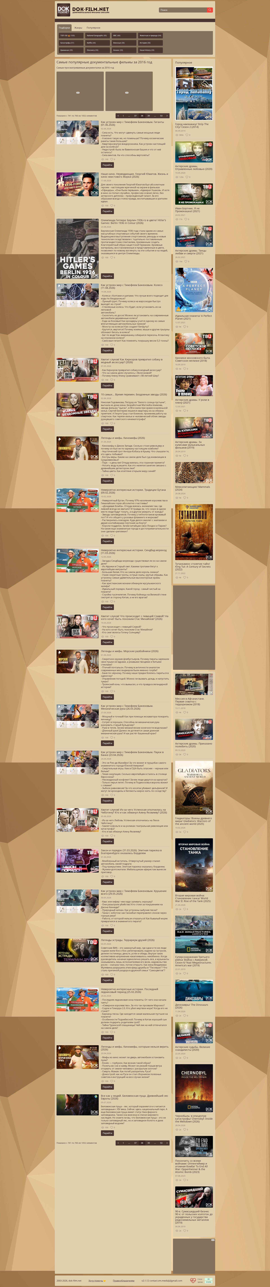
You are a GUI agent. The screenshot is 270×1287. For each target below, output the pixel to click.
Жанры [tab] (78, 27)
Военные (119, 43)
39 (149, 115)
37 (135, 115)
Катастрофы (67, 43)
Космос (118, 50)
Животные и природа (150, 35)
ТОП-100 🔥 (67, 35)
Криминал (66, 50)
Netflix (91, 43)
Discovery (92, 50)
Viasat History (147, 50)
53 (161, 115)
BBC (116, 35)
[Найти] (210, 10)
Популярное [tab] (93, 27)
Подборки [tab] (64, 27)
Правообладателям (123, 1280)
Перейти (107, 165)
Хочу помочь (96, 1280)
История (145, 43)
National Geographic (97, 35)
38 (142, 115)
